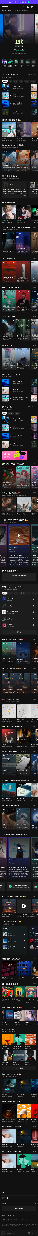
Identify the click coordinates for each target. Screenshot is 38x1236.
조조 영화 (4, 977)
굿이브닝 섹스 (34, 1094)
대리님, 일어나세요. (21, 798)
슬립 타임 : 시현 (34, 915)
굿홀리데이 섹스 (10, 598)
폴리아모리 (19, 744)
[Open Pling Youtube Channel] (13, 1215)
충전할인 (10, 66)
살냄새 (28, 1046)
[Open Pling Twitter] (11, 1215)
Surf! (5, 138)
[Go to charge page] (32, 7)
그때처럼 (4, 744)
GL (21, 81)
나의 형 (20, 138)
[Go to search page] (24, 7)
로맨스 (15, 81)
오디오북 (33, 81)
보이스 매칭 (9, 624)
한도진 (21, 220)
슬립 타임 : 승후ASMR (7, 915)
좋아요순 (11, 413)
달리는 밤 (4, 1022)
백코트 (14, 1062)
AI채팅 (4, 66)
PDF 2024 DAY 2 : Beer (22, 1119)
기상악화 (11, 184)
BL (10, 81)
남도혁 (36, 220)
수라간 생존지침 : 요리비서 (30, 1000)
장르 (22, 66)
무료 (16, 66)
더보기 (34, 120)
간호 (32, 798)
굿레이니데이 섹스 (21, 1094)
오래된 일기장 (34, 1169)
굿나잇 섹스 (4, 1094)
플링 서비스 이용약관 (15, 1220)
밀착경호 (16, 999)
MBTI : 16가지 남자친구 (12, 611)
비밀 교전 (33, 513)
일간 (29, 74)
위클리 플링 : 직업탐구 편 (7, 999)
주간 (32, 74)
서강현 (6, 220)
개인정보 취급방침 (5, 1220)
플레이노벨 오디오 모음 (22, 915)
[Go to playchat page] (4, 7)
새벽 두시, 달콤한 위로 (6, 798)
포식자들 (27, 1062)
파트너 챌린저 (5, 1046)
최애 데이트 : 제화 (5, 719)
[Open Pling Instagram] (8, 1215)
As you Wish (5, 1062)
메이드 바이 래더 (10, 618)
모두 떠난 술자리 (17, 1046)
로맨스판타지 (22, 593)
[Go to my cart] (28, 7)
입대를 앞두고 (5, 513)
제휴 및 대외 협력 (24, 1220)
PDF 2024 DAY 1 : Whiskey (8, 1119)
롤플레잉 (5, 81)
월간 (35, 74)
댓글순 (17, 413)
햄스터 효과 (4, 1144)
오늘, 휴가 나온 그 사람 (21, 513)
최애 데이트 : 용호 (20, 719)
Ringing (27, 1022)
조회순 (4, 413)
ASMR (26, 81)
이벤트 (27, 66)
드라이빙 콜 (16, 1022)
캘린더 (33, 66)
